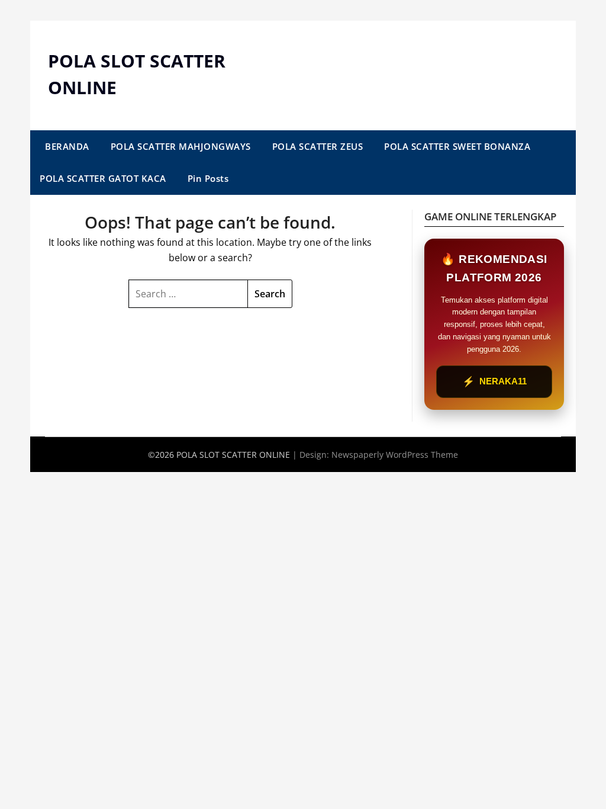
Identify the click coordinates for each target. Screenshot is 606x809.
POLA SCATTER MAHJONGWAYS (181, 146)
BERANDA (67, 146)
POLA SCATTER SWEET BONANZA (457, 146)
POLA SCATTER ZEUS (317, 146)
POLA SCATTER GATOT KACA (103, 178)
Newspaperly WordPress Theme (394, 454)
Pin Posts (208, 178)
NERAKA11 (494, 381)
